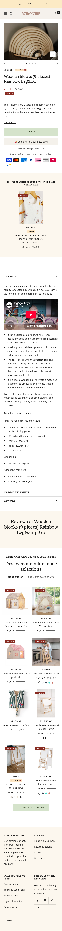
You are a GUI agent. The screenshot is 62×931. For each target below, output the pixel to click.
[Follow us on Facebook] (37, 900)
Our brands (40, 858)
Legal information (13, 901)
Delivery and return (16, 492)
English (9, 920)
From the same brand (41, 577)
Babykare (31, 227)
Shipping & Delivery (44, 840)
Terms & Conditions (14, 889)
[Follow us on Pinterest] (52, 900)
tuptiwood (46, 721)
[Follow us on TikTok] (37, 908)
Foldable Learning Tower (46, 673)
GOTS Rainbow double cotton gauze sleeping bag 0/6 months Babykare (31, 239)
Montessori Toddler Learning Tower (16, 786)
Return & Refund (43, 846)
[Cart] (56, 13)
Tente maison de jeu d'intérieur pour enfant (16, 624)
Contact (38, 852)
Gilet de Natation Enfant (16, 725)
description (11, 276)
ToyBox (46, 669)
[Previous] (5, 64)
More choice (15, 577)
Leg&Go (8, 70)
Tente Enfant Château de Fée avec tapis (46, 624)
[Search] (11, 13)
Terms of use (11, 895)
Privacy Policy (11, 884)
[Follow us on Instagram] (44, 900)
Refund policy (11, 906)
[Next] (56, 64)
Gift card (9, 501)
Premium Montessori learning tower (46, 782)
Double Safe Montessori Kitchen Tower (46, 727)
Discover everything (31, 807)
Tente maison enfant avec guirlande (16, 675)
